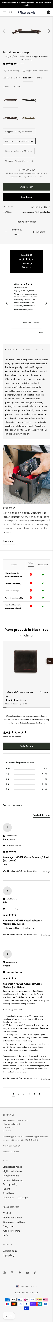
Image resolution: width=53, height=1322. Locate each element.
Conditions (8, 1193)
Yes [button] (25, 871)
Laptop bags (9, 1255)
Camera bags (10, 1250)
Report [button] (29, 871)
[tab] (41, 815)
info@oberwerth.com (11, 1151)
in (49, 207)
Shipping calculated (26, 176)
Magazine (8, 1226)
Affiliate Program (11, 1230)
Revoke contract (11, 1175)
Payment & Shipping (13, 1179)
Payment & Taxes (16, 232)
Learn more (9, 541)
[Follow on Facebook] (4, 1272)
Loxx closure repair (12, 1166)
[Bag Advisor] (50, 661)
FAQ (5, 1235)
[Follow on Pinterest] (19, 1272)
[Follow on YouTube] (27, 1272)
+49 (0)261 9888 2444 (12, 1145)
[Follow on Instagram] (12, 1272)
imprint (6, 1188)
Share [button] (35, 871)
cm (45, 207)
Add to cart (26, 186)
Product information (26, 221)
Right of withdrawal (12, 1171)
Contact (7, 1213)
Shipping (40, 231)
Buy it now (26, 197)
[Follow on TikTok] (35, 1272)
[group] (11, 350)
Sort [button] (5, 805)
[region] (26, 303)
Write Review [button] (26, 746)
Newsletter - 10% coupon (16, 1197)
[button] (49, 31)
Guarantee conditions (14, 1222)
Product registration (12, 1217)
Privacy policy (10, 1184)
